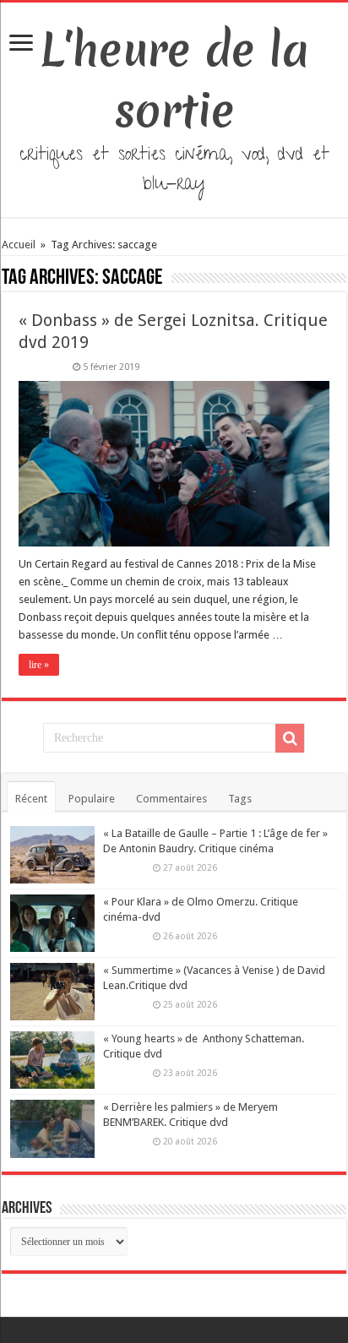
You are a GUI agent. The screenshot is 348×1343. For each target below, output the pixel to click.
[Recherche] (289, 738)
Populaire (91, 798)
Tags (240, 798)
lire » (39, 665)
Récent (31, 798)
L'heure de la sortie (174, 80)
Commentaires (171, 798)
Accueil (20, 244)
